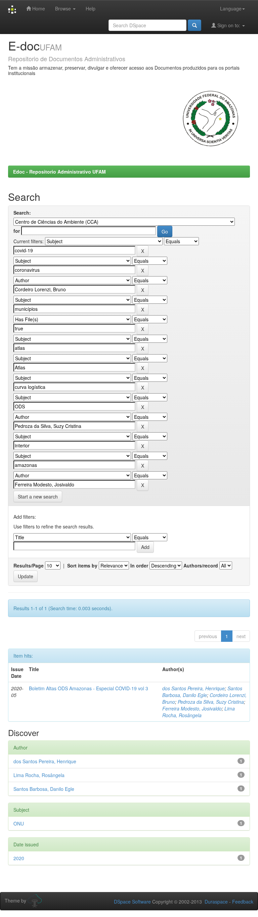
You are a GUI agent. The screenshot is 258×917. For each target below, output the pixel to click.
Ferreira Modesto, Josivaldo (192, 708)
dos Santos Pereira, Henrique (193, 688)
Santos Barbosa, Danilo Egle (202, 691)
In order (139, 565)
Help (90, 8)
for (16, 230)
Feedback (242, 901)
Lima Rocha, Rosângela (198, 712)
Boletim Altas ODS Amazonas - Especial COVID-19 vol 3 (88, 688)
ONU (18, 823)
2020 (18, 858)
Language (231, 8)
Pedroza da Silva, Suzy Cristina (211, 701)
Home (38, 8)
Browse (63, 8)
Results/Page (28, 565)
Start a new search (38, 496)
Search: (22, 212)
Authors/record (200, 565)
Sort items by (82, 565)
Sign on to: (229, 25)
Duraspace (216, 901)
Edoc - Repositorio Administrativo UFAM (59, 171)
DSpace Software (132, 901)
